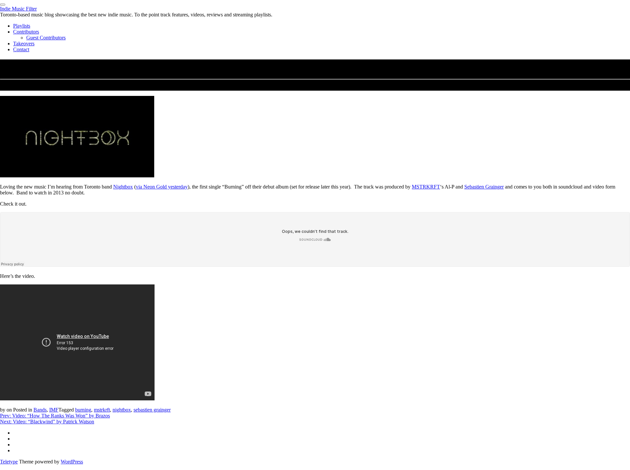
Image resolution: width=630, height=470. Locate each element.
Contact (21, 49)
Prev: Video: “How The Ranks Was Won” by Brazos (55, 415)
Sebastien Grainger (484, 187)
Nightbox (123, 187)
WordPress (72, 461)
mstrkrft (102, 410)
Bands (40, 410)
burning (83, 410)
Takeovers (23, 43)
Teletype (9, 461)
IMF (53, 410)
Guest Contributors (46, 37)
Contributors (26, 31)
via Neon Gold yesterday (162, 187)
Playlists (21, 26)
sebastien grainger (152, 410)
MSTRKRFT (426, 187)
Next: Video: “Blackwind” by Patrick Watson (47, 421)
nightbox (122, 410)
